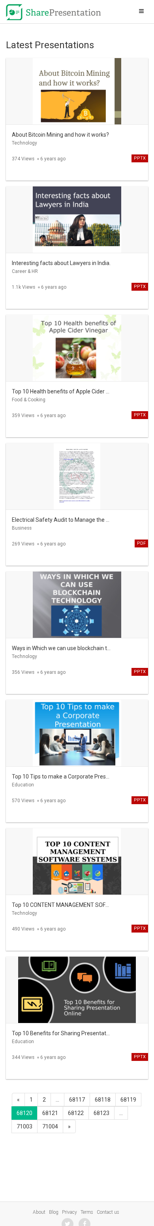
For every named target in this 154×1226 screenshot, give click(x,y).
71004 (50, 1126)
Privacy (69, 1212)
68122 (76, 1113)
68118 (103, 1099)
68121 (50, 1113)
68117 (77, 1099)
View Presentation (77, 85)
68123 (101, 1113)
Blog (53, 1212)
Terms (87, 1212)
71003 (24, 1126)
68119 (128, 1099)
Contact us (108, 1212)
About (39, 1212)
